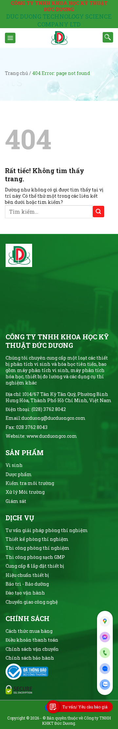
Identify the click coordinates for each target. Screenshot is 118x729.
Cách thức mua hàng (29, 631)
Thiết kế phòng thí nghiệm (37, 539)
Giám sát (16, 501)
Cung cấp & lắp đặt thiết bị (35, 566)
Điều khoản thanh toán (32, 640)
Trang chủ (16, 73)
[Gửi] (98, 211)
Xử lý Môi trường (25, 492)
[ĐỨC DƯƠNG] (59, 38)
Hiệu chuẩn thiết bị (27, 575)
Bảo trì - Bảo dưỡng (27, 584)
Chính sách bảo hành (30, 658)
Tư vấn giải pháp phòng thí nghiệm (47, 530)
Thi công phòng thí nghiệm (37, 548)
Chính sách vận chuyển (32, 649)
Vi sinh (14, 465)
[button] (10, 38)
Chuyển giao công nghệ (32, 602)
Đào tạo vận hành (25, 593)
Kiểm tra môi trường (30, 483)
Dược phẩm (19, 474)
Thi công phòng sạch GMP (35, 557)
